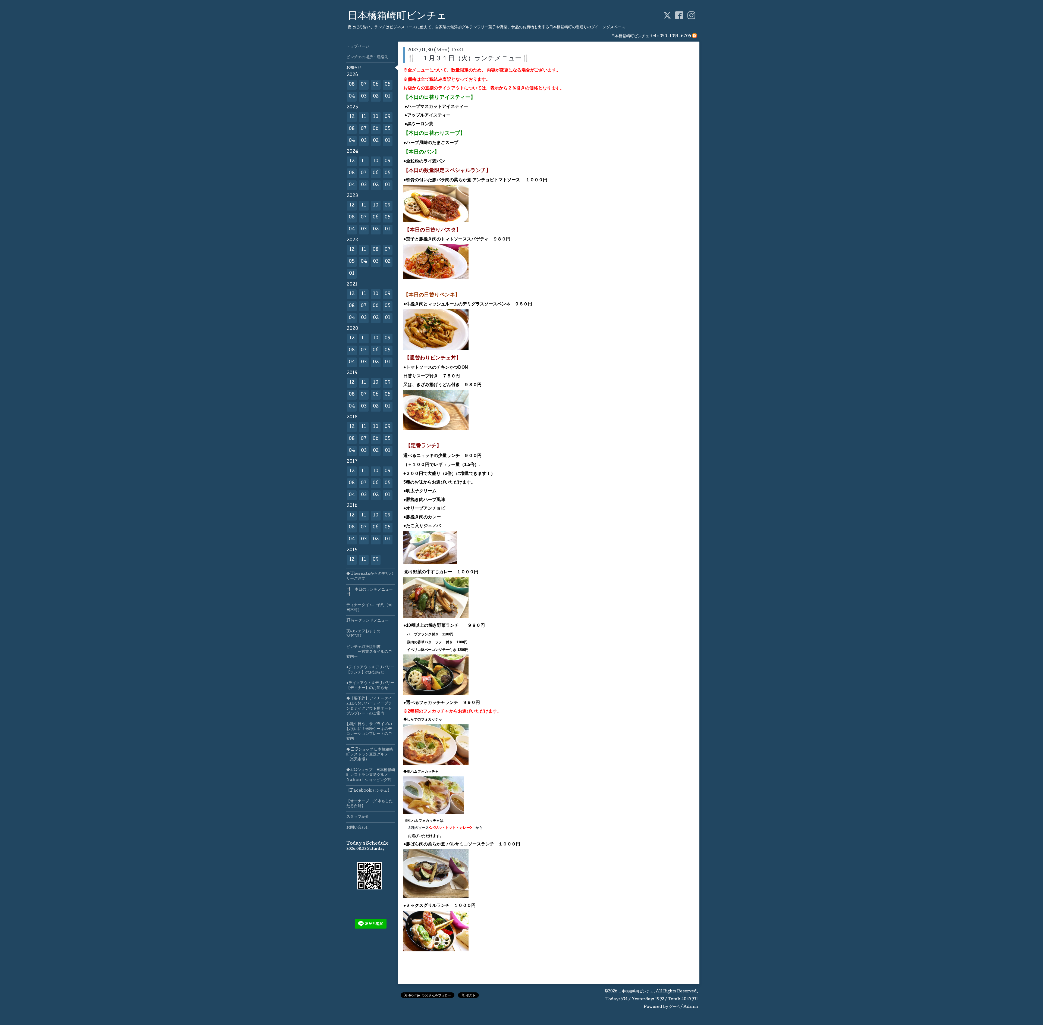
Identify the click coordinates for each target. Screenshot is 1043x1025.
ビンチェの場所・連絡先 (367, 57)
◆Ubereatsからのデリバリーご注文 (369, 576)
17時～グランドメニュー (367, 621)
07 (364, 84)
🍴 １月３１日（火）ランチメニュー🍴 (468, 58)
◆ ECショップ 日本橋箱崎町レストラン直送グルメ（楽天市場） (369, 755)
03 (364, 96)
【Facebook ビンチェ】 (368, 791)
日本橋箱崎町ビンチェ (397, 16)
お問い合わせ (357, 828)
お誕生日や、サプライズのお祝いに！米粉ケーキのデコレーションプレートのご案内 (369, 731)
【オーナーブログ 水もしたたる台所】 (369, 803)
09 (388, 117)
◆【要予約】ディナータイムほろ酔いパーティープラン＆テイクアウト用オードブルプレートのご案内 (369, 706)
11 (363, 117)
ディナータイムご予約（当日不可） (369, 607)
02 (376, 96)
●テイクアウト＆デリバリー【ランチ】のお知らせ (370, 670)
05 (388, 84)
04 (352, 96)
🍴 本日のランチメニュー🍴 (369, 592)
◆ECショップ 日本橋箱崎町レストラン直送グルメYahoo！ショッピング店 (370, 775)
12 (351, 117)
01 (387, 96)
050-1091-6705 (675, 36)
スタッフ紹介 (357, 817)
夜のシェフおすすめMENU (363, 633)
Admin (690, 1007)
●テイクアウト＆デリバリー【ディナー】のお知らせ (370, 685)
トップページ (357, 47)
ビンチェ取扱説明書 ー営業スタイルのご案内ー (369, 652)
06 (376, 84)
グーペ (674, 1007)
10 (375, 117)
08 (352, 84)
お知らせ (354, 68)
